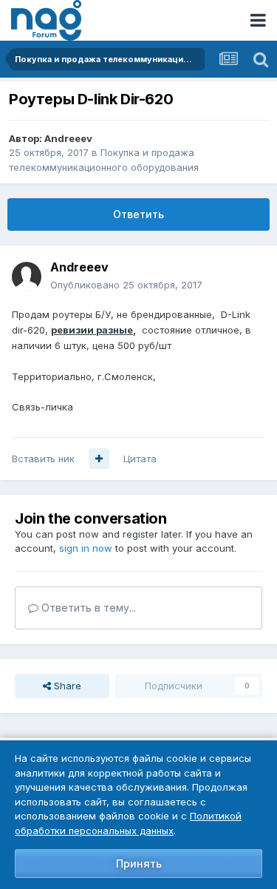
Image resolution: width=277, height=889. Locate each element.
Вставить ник (43, 458)
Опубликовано (126, 285)
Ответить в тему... (87, 607)
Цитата (140, 458)
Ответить (138, 214)
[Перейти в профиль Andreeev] (26, 276)
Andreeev (68, 138)
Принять (139, 863)
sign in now (85, 548)
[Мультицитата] (99, 458)
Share (66, 686)
